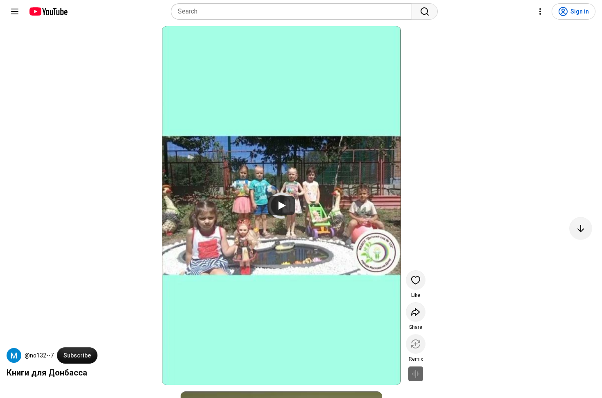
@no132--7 (39, 355)
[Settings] (540, 11)
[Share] (415, 312)
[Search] (425, 11)
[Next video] (580, 228)
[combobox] (294, 11)
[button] (14, 355)
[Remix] (415, 344)
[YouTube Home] (48, 11)
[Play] (281, 205)
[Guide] (15, 11)
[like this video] (415, 280)
